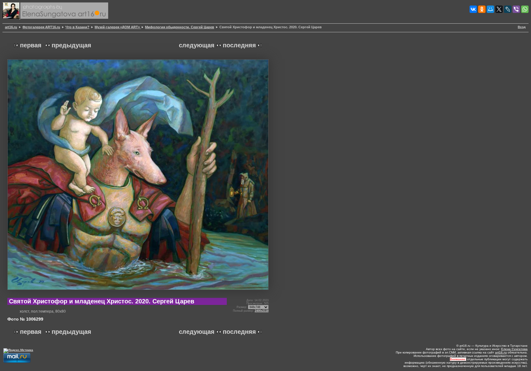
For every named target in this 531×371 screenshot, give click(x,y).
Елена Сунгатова (514, 349)
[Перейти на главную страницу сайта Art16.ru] (11, 17)
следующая (196, 45)
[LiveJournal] (507, 9)
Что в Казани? (77, 27)
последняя (239, 45)
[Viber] (516, 9)
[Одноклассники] (482, 9)
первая (30, 45)
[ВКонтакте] (473, 9)
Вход (521, 27)
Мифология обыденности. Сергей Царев (179, 27)
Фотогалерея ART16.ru (41, 27)
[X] (499, 9)
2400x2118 (262, 310)
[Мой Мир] (490, 9)
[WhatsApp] (525, 9)
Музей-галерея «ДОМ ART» (118, 27)
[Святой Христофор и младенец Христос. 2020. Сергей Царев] (138, 292)
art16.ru (11, 27)
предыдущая (71, 45)
